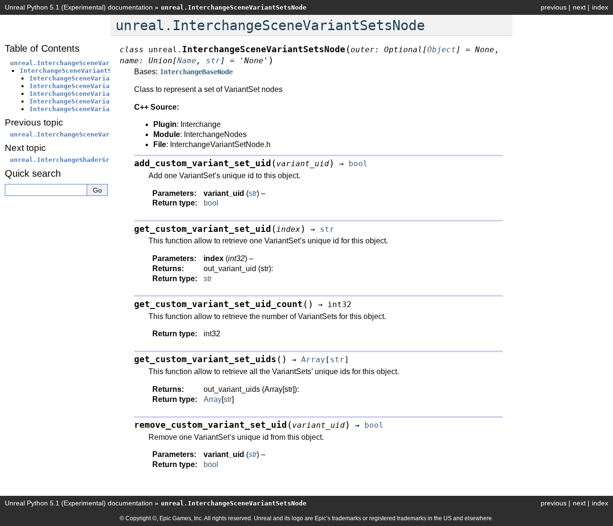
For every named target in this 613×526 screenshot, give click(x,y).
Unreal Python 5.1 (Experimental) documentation (79, 7)
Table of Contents (42, 48)
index (600, 7)
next (579, 7)
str (208, 278)
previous (554, 7)
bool (211, 203)
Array (213, 399)
